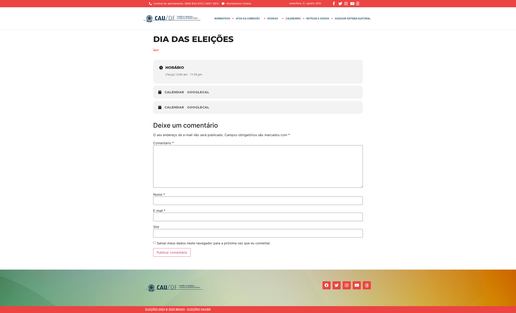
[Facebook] (326, 285)
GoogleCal (198, 92)
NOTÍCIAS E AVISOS (317, 18)
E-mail (159, 210)
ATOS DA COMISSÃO (248, 18)
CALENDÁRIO (293, 18)
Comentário (163, 143)
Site (156, 226)
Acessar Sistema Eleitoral (352, 18)
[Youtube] (357, 285)
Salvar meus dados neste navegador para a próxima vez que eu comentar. (213, 243)
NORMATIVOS (222, 18)
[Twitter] (337, 285)
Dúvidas (272, 18)
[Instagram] (347, 285)
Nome (159, 194)
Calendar (174, 92)
